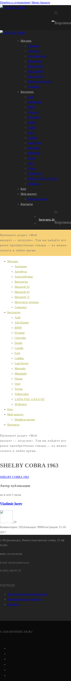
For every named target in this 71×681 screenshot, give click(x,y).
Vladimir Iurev (11, 503)
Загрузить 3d (46, 219)
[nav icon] (53, 21)
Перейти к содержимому (15, 2)
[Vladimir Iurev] (6, 522)
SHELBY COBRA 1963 (14, 476)
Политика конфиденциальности (27, 594)
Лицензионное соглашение (24, 599)
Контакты (13, 604)
